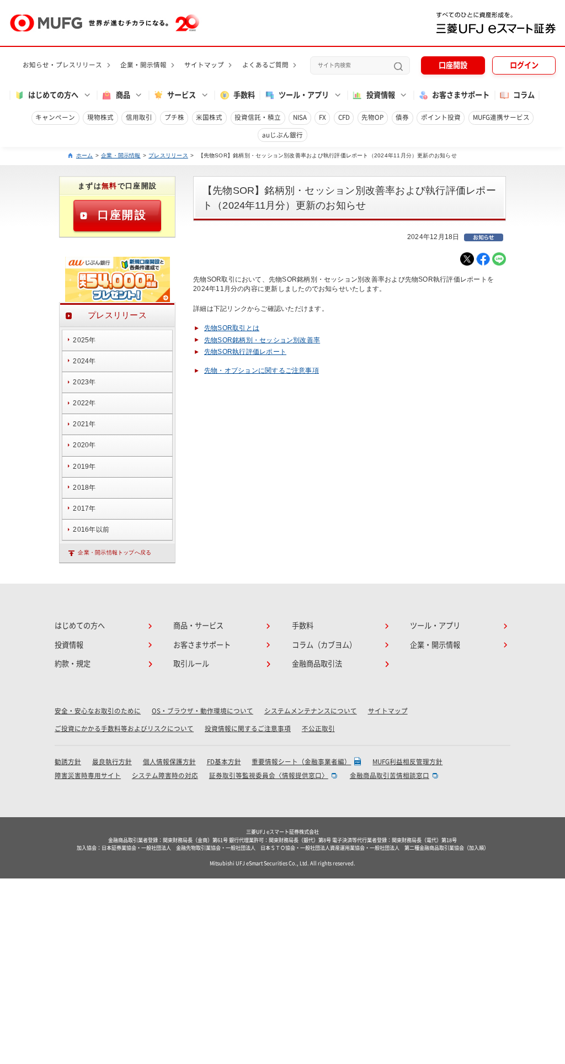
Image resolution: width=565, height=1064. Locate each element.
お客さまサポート (460, 95)
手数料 (244, 95)
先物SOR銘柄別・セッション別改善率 (262, 340)
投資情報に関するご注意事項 (248, 729)
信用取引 (139, 117)
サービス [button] (181, 95)
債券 (402, 117)
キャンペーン (55, 117)
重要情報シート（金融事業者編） (301, 762)
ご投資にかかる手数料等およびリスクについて (124, 729)
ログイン (524, 65)
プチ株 (174, 117)
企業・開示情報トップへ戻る (114, 552)
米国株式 (209, 117)
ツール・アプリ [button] (304, 95)
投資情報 (69, 645)
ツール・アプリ (435, 625)
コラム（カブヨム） (324, 645)
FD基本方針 (224, 762)
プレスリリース (168, 155)
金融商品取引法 (317, 664)
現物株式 (100, 117)
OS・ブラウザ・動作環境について (202, 711)
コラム (524, 95)
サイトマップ (204, 65)
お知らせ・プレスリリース (62, 65)
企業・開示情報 (143, 65)
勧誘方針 (68, 762)
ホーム (84, 155)
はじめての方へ (80, 625)
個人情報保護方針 (169, 762)
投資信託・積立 (257, 117)
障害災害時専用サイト (88, 775)
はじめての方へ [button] (53, 95)
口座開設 (453, 65)
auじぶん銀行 (282, 135)
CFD (344, 117)
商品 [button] (123, 95)
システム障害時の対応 (165, 775)
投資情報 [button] (380, 95)
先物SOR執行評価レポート (245, 351)
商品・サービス (198, 625)
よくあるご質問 (265, 65)
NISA (300, 117)
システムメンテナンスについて (310, 711)
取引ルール (191, 664)
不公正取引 (318, 729)
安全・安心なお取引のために (98, 711)
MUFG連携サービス (501, 117)
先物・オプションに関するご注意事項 (261, 370)
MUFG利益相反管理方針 (407, 762)
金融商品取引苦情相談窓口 (389, 775)
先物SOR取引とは (231, 328)
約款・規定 (72, 664)
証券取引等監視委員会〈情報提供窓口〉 (268, 775)
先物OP (372, 117)
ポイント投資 (441, 117)
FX (322, 117)
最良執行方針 (112, 762)
